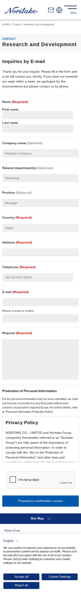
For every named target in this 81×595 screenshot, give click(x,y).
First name (10, 109)
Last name (10, 122)
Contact (16, 24)
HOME (6, 24)
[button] (11, 541)
